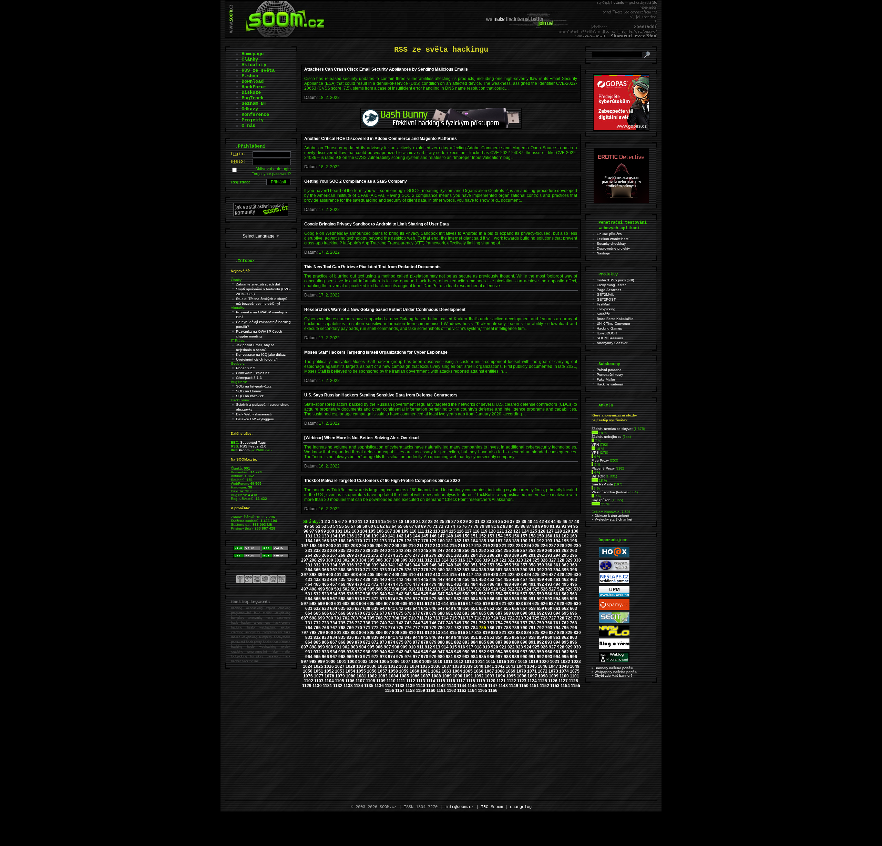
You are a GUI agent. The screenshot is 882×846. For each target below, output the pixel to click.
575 (399, 598)
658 (532, 608)
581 (449, 598)
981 (449, 656)
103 (355, 531)
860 (548, 637)
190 (523, 540)
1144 (461, 685)
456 (515, 579)
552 (482, 594)
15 (383, 521)
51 (318, 526)
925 (536, 647)
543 (408, 594)
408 (395, 574)
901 (337, 647)
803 (354, 632)
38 (518, 521)
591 (532, 598)
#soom (244, 450)
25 (442, 521)
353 (490, 565)
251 (474, 550)
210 (412, 545)
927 (552, 647)
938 (366, 651)
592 (540, 598)
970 (358, 656)
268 (342, 555)
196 (573, 540)
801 (337, 632)
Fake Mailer (606, 379)
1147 (493, 685)
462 (565, 579)
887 (499, 642)
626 (544, 603)
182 (457, 540)
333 (325, 565)
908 (395, 647)
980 (441, 656)
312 (428, 560)
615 (453, 603)
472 (375, 584)
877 (416, 642)
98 (317, 531)
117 (468, 531)
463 (573, 579)
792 (540, 627)
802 (346, 632)
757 (523, 623)
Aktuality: (238, 308)
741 (391, 623)
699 (321, 618)
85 (517, 526)
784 (474, 627)
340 (383, 565)
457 (523, 579)
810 (412, 632)
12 (365, 521)
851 (474, 637)
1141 (430, 685)
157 (523, 536)
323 (519, 560)
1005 (384, 661)
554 (499, 594)
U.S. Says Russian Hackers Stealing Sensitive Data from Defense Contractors (381, 395)
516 (461, 589)
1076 (308, 676)
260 (548, 550)
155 (507, 536)
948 (449, 651)
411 (420, 574)
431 (308, 579)
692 (540, 613)
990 (523, 656)
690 (523, 613)
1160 (430, 690)
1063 (446, 671)
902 (346, 647)
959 (540, 651)
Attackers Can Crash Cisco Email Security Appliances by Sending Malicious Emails (386, 69)
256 (515, 550)
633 (325, 608)
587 (499, 598)
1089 (447, 676)
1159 (420, 690)
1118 (470, 680)
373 (383, 569)
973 (383, 656)
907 (387, 647)
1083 (383, 676)
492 (540, 584)
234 (333, 550)
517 (469, 589)
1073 (553, 671)
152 (482, 536)
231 (308, 550)
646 (433, 608)
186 (490, 540)
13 (371, 521)
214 (445, 545)
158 (532, 536)
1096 (521, 676)
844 (416, 637)
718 (478, 618)
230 (577, 545)
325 (536, 560)
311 (420, 560)
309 (404, 560)
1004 (373, 661)
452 (482, 579)
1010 (437, 661)
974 (391, 656)
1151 (534, 685)
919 (486, 647)
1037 (446, 666)
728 (560, 618)
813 (436, 632)
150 (466, 536)
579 (433, 598)
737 (358, 623)
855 (507, 637)
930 (577, 647)
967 (333, 656)
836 (350, 637)
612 (428, 603)
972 (375, 656)
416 (461, 574)
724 (527, 618)
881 (449, 642)
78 (476, 526)
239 (375, 550)
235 (342, 550)
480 (441, 584)
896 (573, 642)
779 (433, 627)
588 (507, 598)
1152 (544, 685)
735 (342, 623)
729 (569, 618)
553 (490, 594)
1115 (440, 680)
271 (366, 555)
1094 (500, 676)
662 (565, 608)
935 (342, 651)
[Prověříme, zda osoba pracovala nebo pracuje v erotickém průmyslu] (621, 201)
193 (548, 540)
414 (445, 574)
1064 (457, 671)
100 (330, 531)
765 (317, 627)
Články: (237, 280)
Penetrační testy (610, 374)
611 (420, 603)
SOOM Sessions (610, 338)
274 (391, 555)
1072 (542, 671)
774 (391, 627)
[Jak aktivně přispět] (260, 215)
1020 (544, 661)
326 (544, 560)
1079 (340, 676)
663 (573, 608)
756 (515, 623)
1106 (350, 680)
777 (416, 627)
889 (515, 642)
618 (478, 603)
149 (457, 536)
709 (404, 618)
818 (478, 632)
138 (366, 536)
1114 (430, 680)
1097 (532, 676)
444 (416, 579)
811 (420, 632)
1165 (482, 690)
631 (308, 608)
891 (532, 642)
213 (436, 545)
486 (490, 584)
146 (433, 536)
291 (532, 555)
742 (399, 623)
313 (436, 560)
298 (313, 560)
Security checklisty (611, 243)
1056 (372, 671)
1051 (318, 671)
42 (541, 521)
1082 (372, 676)
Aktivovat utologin (273, 169)
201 (337, 545)
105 (372, 531)
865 (317, 642)
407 (387, 574)
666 (325, 613)
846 (433, 637)
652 (482, 608)
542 (399, 594)
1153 (555, 685)
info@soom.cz (459, 807)
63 (388, 526)
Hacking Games (609, 328)
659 (540, 608)
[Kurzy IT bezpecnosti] (621, 129)
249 (457, 550)
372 (375, 569)
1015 (490, 661)
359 (540, 565)
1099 (553, 676)
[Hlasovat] (595, 433)
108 (396, 531)
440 (383, 579)
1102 (308, 680)
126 (541, 531)
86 (523, 526)
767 (333, 627)
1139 (410, 685)
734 (333, 623)
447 (441, 579)
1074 (564, 671)
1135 (368, 685)
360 (548, 565)
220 (494, 545)
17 (395, 521)
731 (308, 623)
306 (379, 560)
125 (533, 531)
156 (515, 536)
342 (399, 565)
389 (515, 569)
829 (569, 632)
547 (441, 594)
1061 (425, 671)
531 (308, 594)
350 (466, 565)
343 (408, 565)
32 (483, 521)
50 (312, 526)
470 (358, 584)
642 (399, 608)
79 (482, 526)
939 (375, 651)
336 (350, 565)
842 (399, 637)
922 (511, 647)
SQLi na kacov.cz (250, 396)
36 (506, 521)
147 (441, 536)
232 (317, 550)
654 (499, 608)
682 (457, 613)
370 (358, 569)
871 (366, 642)
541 (391, 594)
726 (544, 618)
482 (457, 584)
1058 (393, 671)
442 (399, 579)
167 (333, 540)
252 (482, 550)
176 (408, 540)
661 (557, 608)
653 (490, 608)
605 (371, 603)
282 (457, 555)
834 (333, 637)
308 (395, 560)
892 (540, 642)
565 (317, 598)
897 (304, 647)
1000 (331, 661)
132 (317, 536)
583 (466, 598)
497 (304, 589)
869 (350, 642)
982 (457, 656)
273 (383, 555)
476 (408, 584)
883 (466, 642)
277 (416, 555)
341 (391, 565)
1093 (489, 676)
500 (329, 589)
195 (565, 540)
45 (559, 521)
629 (569, 603)
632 (317, 608)
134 (333, 536)
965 (317, 656)
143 (408, 536)
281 (449, 555)
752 (482, 623)
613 (436, 603)
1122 (511, 680)
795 (565, 627)
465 (317, 584)
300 (329, 560)
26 (447, 521)
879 (433, 642)
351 (474, 565)
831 (308, 637)
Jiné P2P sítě (602, 484)
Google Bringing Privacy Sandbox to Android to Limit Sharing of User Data (376, 224)
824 (527, 632)
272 (375, 555)
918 (478, 647)
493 (548, 584)
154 (499, 536)
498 (313, 589)
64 (394, 526)
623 (519, 603)
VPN (595, 444)
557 (523, 594)
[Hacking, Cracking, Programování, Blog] (614, 661)
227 (552, 545)
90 (546, 526)
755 (507, 623)
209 (404, 545)
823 (519, 632)
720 (494, 618)
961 (557, 651)
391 (532, 569)
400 (329, 574)
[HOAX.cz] (614, 556)
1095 (511, 676)
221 (502, 545)
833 (325, 637)
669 (350, 613)
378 (424, 569)
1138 (399, 685)
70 (429, 526)
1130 (317, 685)
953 (490, 651)
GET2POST (606, 299)
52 (323, 526)
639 (375, 608)
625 (536, 603)
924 (527, 647)
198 (313, 545)
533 (325, 594)
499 (321, 589)
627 (552, 603)
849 (457, 637)
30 (471, 521)
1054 (350, 671)
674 (391, 613)
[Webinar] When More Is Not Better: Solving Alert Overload (361, 437)
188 (507, 540)
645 (424, 608)
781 (449, 627)
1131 (327, 685)
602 (346, 603)
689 (515, 613)
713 (436, 618)
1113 (420, 680)
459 (540, 579)
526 (544, 589)
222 (511, 545)
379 (433, 569)
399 (321, 574)
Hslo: (238, 161)
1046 (542, 666)
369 (350, 569)
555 (507, 594)
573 (383, 598)
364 (308, 569)
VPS (595, 452)
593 (548, 598)
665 (317, 613)
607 (387, 603)
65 (400, 526)
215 (453, 545)
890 (523, 642)
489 (515, 584)
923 (519, 647)
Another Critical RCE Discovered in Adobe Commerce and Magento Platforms (380, 138)
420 (494, 574)
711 (420, 618)
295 (565, 555)
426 (544, 574)
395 (565, 569)
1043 (510, 666)
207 (387, 545)
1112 (410, 680)
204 (362, 545)
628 (560, 603)
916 (461, 647)
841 (391, 637)
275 (399, 555)
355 (507, 565)
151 (474, 536)
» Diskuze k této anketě (610, 515)
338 (366, 565)
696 (573, 613)
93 (564, 526)
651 (474, 608)
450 (466, 579)
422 (511, 574)
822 (511, 632)
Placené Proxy (603, 468)
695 (565, 613)
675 (399, 613)
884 (474, 642)
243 (408, 550)
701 (337, 618)
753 (490, 623)
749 (457, 623)
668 (342, 613)
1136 (379, 685)
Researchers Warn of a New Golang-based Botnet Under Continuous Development (384, 309)
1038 (457, 666)
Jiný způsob (601, 500)
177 (416, 540)
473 (383, 584)
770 (358, 627)
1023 (576, 661)
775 (399, 627)
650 (466, 608)
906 (379, 647)
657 (523, 608)
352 (482, 565)
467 (333, 584)
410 (412, 574)
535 (342, 594)
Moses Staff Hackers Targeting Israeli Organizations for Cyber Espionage (376, 352)
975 (399, 656)
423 (519, 574)
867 (333, 642)
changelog (521, 807)
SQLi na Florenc (249, 391)
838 (366, 637)
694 (557, 613)
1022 (565, 661)
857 (523, 637)
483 (466, 584)
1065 (468, 671)
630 (577, 603)
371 (366, 569)
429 (569, 574)
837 (358, 637)
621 (502, 603)
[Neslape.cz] (614, 582)
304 (362, 560)
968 (342, 656)
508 (395, 589)
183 (466, 540)
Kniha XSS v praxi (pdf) (615, 280)
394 (557, 569)
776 (408, 627)
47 (570, 521)
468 (342, 584)
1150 (524, 685)
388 (507, 569)
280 (441, 555)
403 (354, 574)
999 (321, 661)
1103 (319, 680)
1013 (469, 661)
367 (333, 569)
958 (532, 651)
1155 (575, 685)
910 (412, 647)
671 (366, 613)
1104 (329, 680)
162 (565, 536)
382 (457, 569)
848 (449, 637)
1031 (382, 666)
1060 (414, 671)
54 (335, 526)
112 (428, 531)
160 (548, 536)
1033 (404, 666)
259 (540, 550)
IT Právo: (238, 340)
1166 (493, 690)
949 (457, 651)
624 (527, 603)
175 (399, 540)
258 (532, 550)
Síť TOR (598, 476)
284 (474, 555)
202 (346, 545)
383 (466, 569)
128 (558, 531)
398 (313, 574)
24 (436, 521)
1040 (478, 666)
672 (375, 613)
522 (511, 589)
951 (474, 651)
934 (333, 651)
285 (482, 555)
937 (358, 651)
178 (424, 540)
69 (423, 526)
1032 (393, 666)
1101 (574, 676)
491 (532, 584)
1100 (564, 676)
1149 (513, 685)
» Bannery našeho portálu (612, 668)
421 (502, 574)
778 (424, 627)
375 (399, 569)
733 (325, 623)
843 (408, 637)
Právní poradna (609, 370)
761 (557, 623)
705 (371, 618)
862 (565, 637)
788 (507, 627)
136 (350, 536)
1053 (340, 671)
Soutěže (603, 314)
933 (325, 651)
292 (540, 555)
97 (311, 531)
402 (346, 574)
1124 (532, 680)
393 (548, 569)
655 (507, 608)
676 (408, 613)
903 (354, 647)
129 (566, 531)
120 (492, 531)
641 (391, 608)
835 (342, 637)
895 (565, 642)
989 (515, 656)
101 (338, 531)
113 (436, 531)
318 (478, 560)
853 (490, 637)
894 (557, 642)
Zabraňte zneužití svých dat (258, 284)
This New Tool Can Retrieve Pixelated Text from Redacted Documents (372, 266)
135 (342, 536)
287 (499, 555)
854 (499, 637)
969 (350, 656)
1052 (329, 671)
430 (577, 574)
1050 (307, 671)
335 (342, 565)
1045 (532, 666)
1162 (451, 690)
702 (346, 618)
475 (399, 584)
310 (412, 560)
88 (534, 526)
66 (405, 526)
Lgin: (238, 154)
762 (565, 623)
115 (452, 531)
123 (517, 531)
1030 (372, 666)
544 (416, 594)
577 (416, 598)
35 (500, 521)
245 (424, 550)
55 (341, 526)
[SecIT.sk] (614, 622)
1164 (472, 690)
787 (499, 627)
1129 (306, 685)
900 (329, 647)
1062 (436, 671)
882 (457, 642)
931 (308, 651)
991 (532, 656)
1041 (489, 666)
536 (350, 594)
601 (337, 603)
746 (433, 623)
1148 (503, 685)
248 (449, 550)
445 (424, 579)
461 (557, 579)
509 (404, 589)
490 (523, 584)
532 (317, 594)
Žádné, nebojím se (607, 437)
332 (317, 565)
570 (358, 598)
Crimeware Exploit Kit (252, 373)
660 (548, 608)
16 (389, 521)
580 (441, 598)
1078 (329, 676)
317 (469, 560)
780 (441, 627)
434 (333, 579)
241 (391, 550)
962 (565, 651)
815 (453, 632)
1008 (416, 661)
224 (527, 545)
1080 (351, 676)
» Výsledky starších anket (612, 519)
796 (573, 627)
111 (421, 531)
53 (329, 526)
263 (573, 550)
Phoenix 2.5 (245, 368)
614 (445, 603)
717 (469, 618)
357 (523, 565)
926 (544, 647)
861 (557, 637)
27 (453, 521)
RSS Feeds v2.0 (253, 446)
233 (325, 550)
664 (308, 613)
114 (444, 531)
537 (358, 594)
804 (362, 632)
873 (383, 642)
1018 (522, 661)
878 (424, 642)
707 (387, 618)
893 (548, 642)
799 (321, 632)
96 (306, 531)
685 (482, 613)
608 (395, 603)
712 (428, 618)
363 (573, 565)
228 (560, 545)
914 (445, 647)
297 (304, 560)
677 (416, 613)
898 (313, 647)
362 (565, 565)
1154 (565, 685)
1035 (425, 666)
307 (387, 560)
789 (515, 627)
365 (317, 569)
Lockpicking (606, 309)
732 (317, 623)
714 (445, 618)
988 (507, 656)
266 (325, 555)
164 (308, 540)
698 (313, 618)
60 (370, 526)
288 (507, 555)
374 (391, 569)
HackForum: (240, 400)
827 (552, 632)
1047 (553, 666)
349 (457, 565)
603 (354, 603)
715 (453, 618)
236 (350, 550)
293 (548, 555)
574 (391, 598)
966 (325, 656)
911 (420, 647)
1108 (370, 680)
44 (553, 521)
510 (412, 589)
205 (371, 545)
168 (342, 540)
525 (536, 589)
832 (317, 637)
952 (482, 651)
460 (548, 579)
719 (486, 618)
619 (486, 603)
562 (565, 594)
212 (428, 545)
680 (441, 613)
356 (515, 565)
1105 (339, 680)
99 (323, 531)
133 (325, 536)
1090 (457, 676)
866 (325, 642)
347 (441, 565)
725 (536, 618)
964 (308, 656)
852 (482, 637)
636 (350, 608)
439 (375, 579)
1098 (543, 676)
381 (449, 569)
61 (376, 526)
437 (358, 579)
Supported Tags (253, 442)
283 (466, 555)
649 (457, 608)
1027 (340, 666)
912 (428, 647)
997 (304, 661)
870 (358, 642)
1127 (563, 680)
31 (477, 521)
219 (486, 545)
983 (466, 656)
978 (424, 656)
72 (441, 526)
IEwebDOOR (607, 333)
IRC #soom (492, 807)
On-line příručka (609, 234)
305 (371, 560)
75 (458, 526)
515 (453, 589)
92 (558, 526)
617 (469, 603)
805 (371, 632)
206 (379, 545)
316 (461, 560)
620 (494, 603)
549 (457, 594)
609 (404, 603)
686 (490, 613)
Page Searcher (609, 290)
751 (474, 623)
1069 (510, 671)
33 (488, 521)
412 (428, 574)
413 (436, 574)
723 (519, 618)
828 (560, 632)
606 (379, 603)
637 (358, 608)
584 (474, 598)
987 (499, 656)
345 (424, 565)
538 (366, 594)
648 (449, 608)
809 (404, 632)
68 (417, 526)
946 (433, 651)
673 (383, 613)
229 (569, 545)
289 (515, 555)
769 (350, 627)
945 (424, 651)
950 (466, 651)
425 (536, 574)
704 (362, 618)
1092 (479, 676)
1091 (468, 676)
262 (565, 550)
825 (536, 632)
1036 (436, 666)
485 (482, 584)
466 (325, 584)
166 (325, 540)
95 (575, 526)
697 (304, 618)
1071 (532, 671)
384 (474, 569)
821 (502, 632)
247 (441, 550)
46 (565, 521)
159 (540, 536)
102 (347, 531)
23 (430, 521)
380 (441, 569)
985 (482, 656)
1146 (482, 685)
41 (535, 521)
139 (375, 536)
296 (573, 555)
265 (317, 555)
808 (395, 632)
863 (573, 637)
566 (325, 598)
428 (560, 574)
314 (445, 560)
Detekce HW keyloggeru (255, 419)
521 (502, 589)
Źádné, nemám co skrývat (612, 429)
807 (387, 632)
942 (399, 651)
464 (308, 584)
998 (313, 661)
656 (515, 608)
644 (416, 608)
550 (466, 594)
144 (416, 536)
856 (515, 637)
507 (387, 589)
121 (500, 531)
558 (532, 594)
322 (511, 560)
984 (474, 656)
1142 (441, 685)
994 (557, 656)
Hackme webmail (610, 384)
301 (337, 560)
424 (527, 574)
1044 (521, 666)
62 (382, 526)
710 (412, 618)
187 (499, 540)
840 (383, 637)
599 (321, 603)
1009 (427, 661)
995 (565, 656)
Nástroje (603, 253)
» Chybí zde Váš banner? (612, 675)
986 (490, 656)
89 (540, 526)
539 (375, 594)
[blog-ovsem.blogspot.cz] (614, 648)
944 (416, 651)
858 (532, 637)
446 (433, 579)
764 (308, 627)
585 (482, 598)
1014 (480, 661)
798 (313, 632)
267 (333, 555)
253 (490, 550)
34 (494, 521)
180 (441, 540)
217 (469, 545)
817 (469, 632)
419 (486, 574)
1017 (512, 661)
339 (375, 565)
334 (333, 565)
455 (507, 579)
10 (354, 521)
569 (350, 598)
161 (557, 536)
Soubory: (238, 363)
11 (360, 521)
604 (362, 603)
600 (329, 603)
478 (424, 584)
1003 (363, 661)
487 (499, 584)
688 (507, 613)
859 (540, 637)
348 (449, 565)
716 (461, 618)
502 (346, 589)
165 (317, 540)
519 (486, 589)
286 (490, 555)
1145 (472, 685)
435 (342, 579)
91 (552, 526)
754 (499, 623)
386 (490, 569)
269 (350, 555)
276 (408, 555)
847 (441, 637)
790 (523, 627)
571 (366, 598)
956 (515, 651)
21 (418, 521)
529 (569, 589)
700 (329, 618)
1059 (404, 671)
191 (532, 540)
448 (449, 579)
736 (350, 623)
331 (308, 565)
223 (519, 545)
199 (321, 545)
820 (494, 632)
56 (347, 526)
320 (494, 560)
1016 (501, 661)
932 (317, 651)
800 (329, 632)
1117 (460, 680)
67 (411, 526)
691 (532, 613)
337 (358, 565)
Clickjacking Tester (611, 285)
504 (362, 589)
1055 (361, 671)
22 (424, 521)
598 (313, 603)
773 (383, 627)
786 (490, 627)
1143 (451, 685)
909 (404, 647)
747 (441, 623)
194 (557, 540)
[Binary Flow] (614, 635)
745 (424, 623)
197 (304, 545)
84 (511, 526)
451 (474, 579)
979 (433, 656)
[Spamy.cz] (614, 609)
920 (494, 647)
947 (441, 651)
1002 (352, 661)
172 (375, 540)
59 (364, 526)
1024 (307, 666)
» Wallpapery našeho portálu (614, 672)
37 (512, 521)
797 (304, 632)
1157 (399, 690)
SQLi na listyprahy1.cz (253, 386)
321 (502, 560)
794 (557, 627)
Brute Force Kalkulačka (615, 319)
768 (342, 627)
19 (406, 521)
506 (379, 589)
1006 (395, 661)
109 (405, 531)
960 (548, 651)
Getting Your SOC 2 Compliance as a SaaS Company (355, 181)
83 (505, 526)
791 (532, 627)
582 (457, 598)
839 (375, 637)
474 (391, 584)
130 (574, 531)
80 (487, 526)
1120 (490, 680)
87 (528, 526)
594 (557, 598)
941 (391, 651)
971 (366, 656)
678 (424, 613)
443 (408, 579)
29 (465, 521)
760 (548, 623)
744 (416, 623)
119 (484, 531)
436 (350, 579)
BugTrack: (239, 382)
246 (433, 550)
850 (466, 637)
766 (325, 627)
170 (358, 540)
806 (379, 632)
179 (433, 540)
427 (552, 574)
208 (395, 545)
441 (391, 579)
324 (527, 560)
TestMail (603, 304)
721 (502, 618)
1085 (404, 676)
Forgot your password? (271, 174)
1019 (533, 661)
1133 (348, 685)
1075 (575, 671)
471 (366, 584)
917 (469, 647)
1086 (415, 676)
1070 (521, 671)
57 (353, 526)
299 (321, 560)
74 (452, 526)
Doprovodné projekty (613, 248)
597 (304, 603)
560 (548, 594)
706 (379, 618)
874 (391, 642)
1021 (555, 661)
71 (435, 526)
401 (337, 574)
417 (469, 574)
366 (325, 569)
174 (391, 540)
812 (428, 632)
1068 (500, 671)
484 (474, 584)
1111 (401, 680)
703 (354, 618)
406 (379, 574)
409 (404, 574)
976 (408, 656)
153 (490, 536)
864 (308, 642)
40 (529, 521)
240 (383, 550)
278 (424, 555)
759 (540, 623)
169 (350, 540)
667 (333, 613)
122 (508, 531)
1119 (480, 680)
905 (371, 647)
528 (560, 589)
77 (470, 526)
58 (359, 526)
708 (395, 618)
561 (557, 594)
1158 (410, 690)
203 (354, 545)
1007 (405, 661)
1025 (318, 666)
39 (524, 521)
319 (486, 560)
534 (333, 594)
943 (408, 651)
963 (573, 651)
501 (337, 589)
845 (424, 637)
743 (408, 623)
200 (329, 545)
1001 (341, 661)
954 (499, 651)
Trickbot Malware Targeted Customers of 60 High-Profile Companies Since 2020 (382, 480)
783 (466, 627)
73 (446, 526)
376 (408, 569)
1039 (468, 666)
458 (532, 579)
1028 (350, 666)
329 (569, 560)
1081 (361, 676)
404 (362, 574)
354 (499, 565)
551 (474, 594)
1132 (337, 685)
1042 (500, 666)
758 (532, 623)
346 (433, 565)
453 (490, 579)
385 (482, 569)
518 (478, 589)
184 (474, 540)
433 (325, 579)
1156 (389, 690)
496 (573, 584)
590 (523, 598)
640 (383, 608)
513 (436, 589)
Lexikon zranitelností (613, 239)
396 (573, 569)
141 (391, 536)
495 (565, 584)
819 (486, 632)
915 (453, 647)
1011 (448, 661)
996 (573, 656)
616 (461, 603)
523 (519, 589)
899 (321, 647)
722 (511, 618)
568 (342, 598)
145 (424, 536)
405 (371, 574)
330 (577, 560)
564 (308, 598)
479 (433, 584)
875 (399, 642)
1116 (450, 680)
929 (569, 647)
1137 (389, 685)
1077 (319, 676)
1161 (441, 690)
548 (449, 594)
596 (573, 598)
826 (544, 632)
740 (383, 623)
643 (408, 608)
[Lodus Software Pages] (614, 595)
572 (375, 598)
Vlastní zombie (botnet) (610, 492)
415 (453, 574)
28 (459, 521)
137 (358, 536)
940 (383, 651)
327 (552, 560)
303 (354, 560)
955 (507, 651)
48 (576, 521)
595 (565, 598)
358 (532, 565)
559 (540, 594)
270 (358, 555)
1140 (420, 685)
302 (346, 560)
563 (573, 594)
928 (560, 647)
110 (413, 531)
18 (401, 521)
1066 (478, 671)
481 (449, 584)
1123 (521, 680)
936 (350, 651)
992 (540, 656)
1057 (382, 671)
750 (466, 623)
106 (380, 531)
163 (573, 536)
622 (511, 603)
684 (474, 613)
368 (342, 569)
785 (482, 627)
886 (490, 642)
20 (412, 521)
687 (499, 613)
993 (548, 656)
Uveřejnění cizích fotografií (257, 359)
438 (366, 579)
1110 (391, 680)
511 (420, 589)
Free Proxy (600, 460)
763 (573, 623)
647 (441, 608)
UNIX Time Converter (613, 323)
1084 (393, 676)
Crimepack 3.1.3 (249, 378)
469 (350, 584)
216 (461, 545)
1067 (489, 671)
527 (552, 589)
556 (515, 594)
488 (507, 584)
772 (375, 627)
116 (460, 531)
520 (494, 589)
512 (428, 589)
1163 (461, 690)
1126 (552, 680)
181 (449, 540)
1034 (414, 666)
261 (557, 550)
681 (449, 613)
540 (383, 594)
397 (304, 574)
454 (499, 579)
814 (445, 632)
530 (577, 589)
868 (342, 642)
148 (449, 536)
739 (375, 623)
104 (363, 531)
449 (457, 579)
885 (482, 642)
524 (527, 589)
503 (354, 589)
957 (523, 651)
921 (502, 647)
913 (436, 647)
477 (416, 584)
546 (433, 594)
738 (366, 623)
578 (424, 598)
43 (547, 521)
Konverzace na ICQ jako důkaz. (261, 354)
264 (308, 555)
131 (308, 536)
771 (366, 627)
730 (577, 618)
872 (375, 642)
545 (424, 594)
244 (416, 550)
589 (515, 598)
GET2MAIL (605, 294)
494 (557, 584)
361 (557, 565)
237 (358, 550)
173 (383, 540)
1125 (542, 680)
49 (306, 526)
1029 (361, 666)
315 (453, 560)
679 (433, 613)
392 (540, 569)
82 (499, 526)
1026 (329, 666)
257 (523, 550)
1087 (425, 676)
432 (317, 579)
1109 (381, 680)
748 (449, 623)
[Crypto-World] (614, 569)
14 (377, 521)
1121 (501, 680)
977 (416, 656)
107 (388, 531)
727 (552, 618)
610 (412, 603)
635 (342, 608)
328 (560, 560)
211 (420, 545)
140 (383, 536)
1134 (358, 685)
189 (515, 540)
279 (433, 555)
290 (523, 555)
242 (399, 550)
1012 (458, 661)
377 (416, 569)
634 (333, 608)
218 (478, 545)
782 (457, 627)
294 (557, 555)
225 (536, 545)
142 (399, 536)
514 (445, 589)
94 (569, 526)
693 (548, 613)
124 (525, 531)
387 (499, 569)
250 (466, 550)
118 (476, 531)
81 (493, 526)
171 (366, 540)
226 (544, 545)
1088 (436, 676)
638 (366, 608)
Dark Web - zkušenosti (253, 414)
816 (461, 632)
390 (523, 569)
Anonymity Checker (612, 343)
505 (371, 589)
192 (540, 540)
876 (408, 642)
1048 (564, 666)
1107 (360, 680)
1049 (575, 666)
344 (416, 565)
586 (490, 598)
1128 (573, 680)
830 (577, 632)
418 (478, 574)
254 (499, 550)
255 (507, 550)
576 (408, 598)
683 (466, 613)
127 (550, 531)
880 (441, 642)
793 (548, 627)
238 (366, 550)
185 (482, 540)
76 (464, 526)
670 (358, 613)
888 (507, 642)
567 (333, 598)
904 (362, 647)
